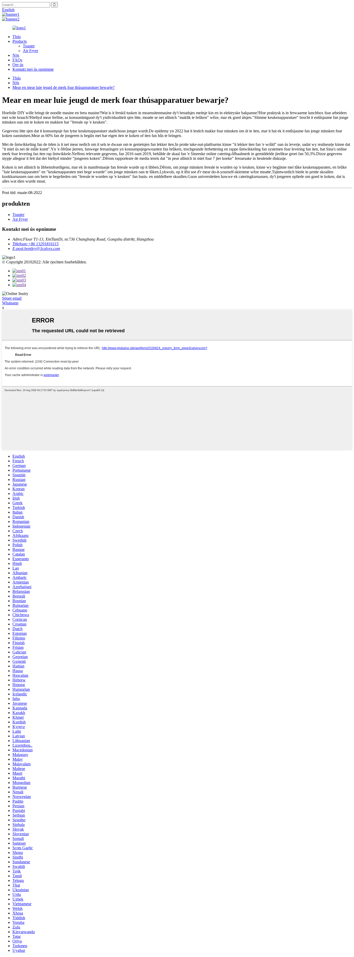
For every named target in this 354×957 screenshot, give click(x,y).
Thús (16, 36)
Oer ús (17, 64)
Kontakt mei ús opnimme (33, 69)
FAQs (17, 60)
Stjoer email (12, 298)
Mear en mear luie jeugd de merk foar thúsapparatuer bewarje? (63, 87)
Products (19, 41)
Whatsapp (10, 303)
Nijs (15, 55)
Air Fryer (30, 50)
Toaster (29, 46)
